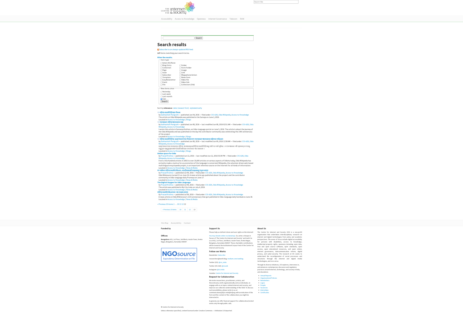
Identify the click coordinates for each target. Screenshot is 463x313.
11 (180, 204)
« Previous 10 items (165, 204)
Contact (187, 223)
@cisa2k (225, 266)
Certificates (264, 292)
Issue (164, 72)
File (163, 84)
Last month (167, 96)
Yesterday (166, 91)
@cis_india (222, 262)
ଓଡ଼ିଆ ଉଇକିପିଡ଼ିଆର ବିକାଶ (170, 112)
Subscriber (166, 75)
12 (183, 204)
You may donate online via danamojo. (222, 236)
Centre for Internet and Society (227, 273)
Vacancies (264, 288)
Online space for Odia (166, 153)
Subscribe (221, 255)
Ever (164, 99)
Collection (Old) (188, 84)
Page (164, 70)
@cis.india (220, 269)
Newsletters (264, 280)
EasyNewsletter (169, 79)
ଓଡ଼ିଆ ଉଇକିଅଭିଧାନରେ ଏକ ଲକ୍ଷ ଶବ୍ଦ (172, 192)
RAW (242, 18)
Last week (166, 94)
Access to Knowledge (184, 18)
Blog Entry (166, 65)
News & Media (191, 168)
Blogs (188, 119)
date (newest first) (181, 108)
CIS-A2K (214, 115)
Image (184, 70)
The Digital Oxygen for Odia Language (174, 182)
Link (183, 72)
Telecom (233, 18)
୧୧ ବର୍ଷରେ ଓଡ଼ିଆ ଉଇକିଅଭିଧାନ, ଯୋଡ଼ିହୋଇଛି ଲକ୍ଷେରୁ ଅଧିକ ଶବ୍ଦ (182, 170)
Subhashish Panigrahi (170, 115)
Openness (201, 18)
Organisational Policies (268, 278)
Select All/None (168, 63)
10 (178, 204)
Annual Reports (265, 275)
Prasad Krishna (167, 156)
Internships (264, 290)
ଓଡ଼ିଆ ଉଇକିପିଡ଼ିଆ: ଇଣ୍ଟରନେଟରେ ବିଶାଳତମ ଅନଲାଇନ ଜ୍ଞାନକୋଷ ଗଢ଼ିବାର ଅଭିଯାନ (191, 139)
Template (166, 77)
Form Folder (186, 67)
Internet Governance (217, 18)
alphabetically (196, 108)
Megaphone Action (189, 75)
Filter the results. (165, 57)
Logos (262, 283)
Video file (185, 79)
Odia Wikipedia (225, 115)
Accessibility (166, 18)
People (263, 285)
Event (164, 82)
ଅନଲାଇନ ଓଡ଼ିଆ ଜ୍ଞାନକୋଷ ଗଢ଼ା (171, 122)
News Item (185, 77)
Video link (185, 82)
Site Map (164, 223)
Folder (184, 65)
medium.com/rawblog (235, 259)
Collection (166, 67)
